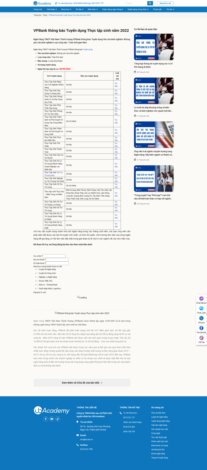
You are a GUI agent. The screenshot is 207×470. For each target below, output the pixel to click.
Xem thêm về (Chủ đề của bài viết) (81, 382)
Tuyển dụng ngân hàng (111, 9)
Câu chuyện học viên (159, 429)
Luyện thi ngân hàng (159, 417)
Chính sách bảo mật (159, 441)
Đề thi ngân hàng (158, 453)
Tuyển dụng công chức (137, 9)
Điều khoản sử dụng (159, 445)
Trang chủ (37, 9)
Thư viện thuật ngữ (159, 437)
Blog (45, 15)
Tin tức (169, 9)
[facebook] (45, 419)
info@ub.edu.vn (86, 439)
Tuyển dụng (88, 49)
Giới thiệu (51, 9)
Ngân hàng (38, 321)
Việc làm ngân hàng (159, 425)
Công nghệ (155, 433)
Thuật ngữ (157, 9)
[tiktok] (57, 419)
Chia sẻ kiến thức (158, 413)
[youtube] (51, 419)
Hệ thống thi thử (157, 449)
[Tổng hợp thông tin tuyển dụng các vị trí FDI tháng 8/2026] (154, 47)
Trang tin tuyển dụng (159, 458)
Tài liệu (79, 9)
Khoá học (65, 9)
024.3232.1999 (86, 449)
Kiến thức (92, 9)
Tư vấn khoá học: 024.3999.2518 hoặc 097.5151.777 (81, 3)
